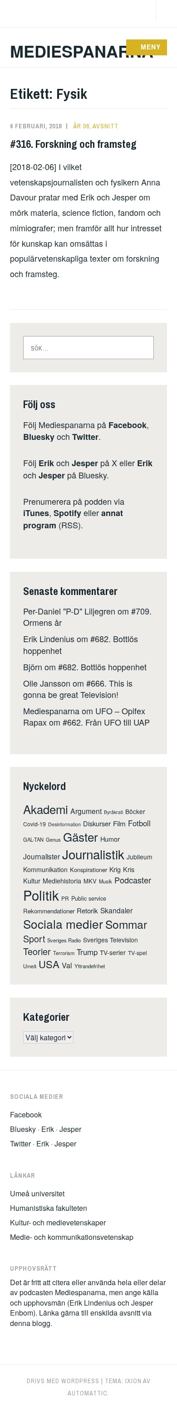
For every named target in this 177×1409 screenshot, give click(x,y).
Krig (115, 869)
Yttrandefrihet (89, 966)
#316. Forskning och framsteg (73, 144)
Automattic (88, 1393)
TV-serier (113, 952)
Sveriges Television (110, 939)
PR (65, 898)
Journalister (41, 856)
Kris (128, 869)
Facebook (127, 425)
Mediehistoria (62, 880)
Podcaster (132, 880)
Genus (53, 839)
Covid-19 (34, 824)
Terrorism (63, 952)
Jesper (85, 463)
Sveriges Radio (64, 940)
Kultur (31, 880)
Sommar (126, 924)
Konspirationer (88, 869)
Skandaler (116, 910)
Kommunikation (45, 869)
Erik (46, 463)
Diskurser (97, 823)
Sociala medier (63, 923)
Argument (86, 811)
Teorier (37, 951)
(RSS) (73, 518)
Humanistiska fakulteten (48, 1208)
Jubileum (139, 856)
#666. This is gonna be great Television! (78, 688)
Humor (110, 838)
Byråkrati (113, 812)
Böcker (135, 811)
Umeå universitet (37, 1193)
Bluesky (38, 437)
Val (67, 965)
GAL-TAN (33, 839)
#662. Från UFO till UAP (106, 722)
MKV (90, 881)
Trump (87, 951)
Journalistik (93, 854)
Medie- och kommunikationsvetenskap (71, 1237)
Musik (105, 881)
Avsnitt (105, 126)
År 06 (81, 126)
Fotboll (139, 823)
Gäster (80, 836)
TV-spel (137, 952)
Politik (41, 894)
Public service (88, 898)
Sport (34, 938)
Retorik (87, 910)
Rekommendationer (48, 911)
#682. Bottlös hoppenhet (102, 667)
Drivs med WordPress (63, 1381)
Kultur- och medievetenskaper (58, 1222)
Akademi (45, 808)
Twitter (85, 437)
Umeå (29, 966)
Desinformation (64, 824)
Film (119, 823)
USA (49, 964)
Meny (151, 46)
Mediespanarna (81, 51)
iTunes (36, 513)
